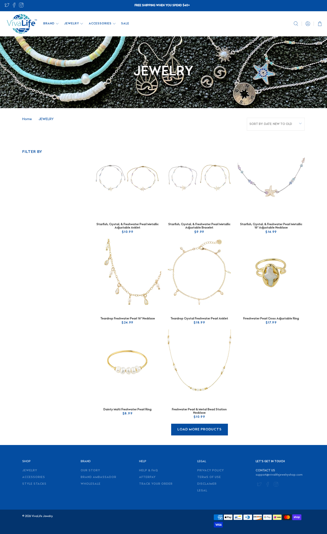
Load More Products (199, 429)
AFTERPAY (147, 477)
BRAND (49, 23)
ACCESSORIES (100, 23)
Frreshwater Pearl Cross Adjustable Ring (271, 318)
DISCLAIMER (207, 484)
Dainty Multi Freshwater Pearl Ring (127, 409)
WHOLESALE (91, 484)
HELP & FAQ (148, 470)
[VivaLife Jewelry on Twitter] (7, 6)
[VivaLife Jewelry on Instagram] (21, 6)
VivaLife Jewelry (42, 516)
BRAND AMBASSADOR (98, 477)
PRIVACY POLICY (210, 470)
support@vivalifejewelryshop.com (279, 474)
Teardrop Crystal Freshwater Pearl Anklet (199, 318)
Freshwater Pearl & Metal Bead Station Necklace (199, 411)
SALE (125, 23)
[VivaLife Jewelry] (21, 23)
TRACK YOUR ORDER (156, 484)
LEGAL (202, 490)
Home (27, 119)
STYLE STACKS (34, 484)
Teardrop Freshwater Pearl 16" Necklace (127, 318)
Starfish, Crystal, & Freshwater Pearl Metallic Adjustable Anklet (127, 226)
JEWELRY (71, 23)
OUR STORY (90, 470)
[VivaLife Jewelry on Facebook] (14, 6)
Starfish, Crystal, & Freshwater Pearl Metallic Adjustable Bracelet (199, 226)
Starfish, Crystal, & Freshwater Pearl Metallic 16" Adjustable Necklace (271, 226)
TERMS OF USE (209, 477)
